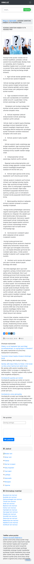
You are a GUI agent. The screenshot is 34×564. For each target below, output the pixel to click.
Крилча (7, 485)
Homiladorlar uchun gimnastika (11, 394)
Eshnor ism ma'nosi (9, 508)
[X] (11, 333)
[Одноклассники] (7, 333)
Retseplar (8, 482)
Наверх (28, 560)
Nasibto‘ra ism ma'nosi (10, 522)
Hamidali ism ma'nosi (10, 510)
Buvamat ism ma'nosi (10, 495)
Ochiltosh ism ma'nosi (10, 525)
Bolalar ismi (8, 453)
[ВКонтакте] (4, 333)
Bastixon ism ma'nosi (10, 506)
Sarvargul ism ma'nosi (10, 512)
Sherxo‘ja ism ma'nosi (10, 518)
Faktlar (7, 461)
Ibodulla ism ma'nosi (9, 497)
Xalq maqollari (9, 468)
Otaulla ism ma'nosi (9, 514)
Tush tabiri (8, 471)
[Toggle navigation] (30, 2)
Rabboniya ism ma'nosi (10, 520)
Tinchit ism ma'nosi (9, 501)
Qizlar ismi (8, 457)
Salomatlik (8, 478)
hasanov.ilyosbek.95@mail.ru (12, 537)
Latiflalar (7, 475)
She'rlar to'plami (10, 464)
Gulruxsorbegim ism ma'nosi (12, 499)
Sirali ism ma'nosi (8, 503)
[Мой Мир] (9, 333)
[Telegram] (14, 333)
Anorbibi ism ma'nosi (10, 516)
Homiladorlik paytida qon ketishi (12, 378)
